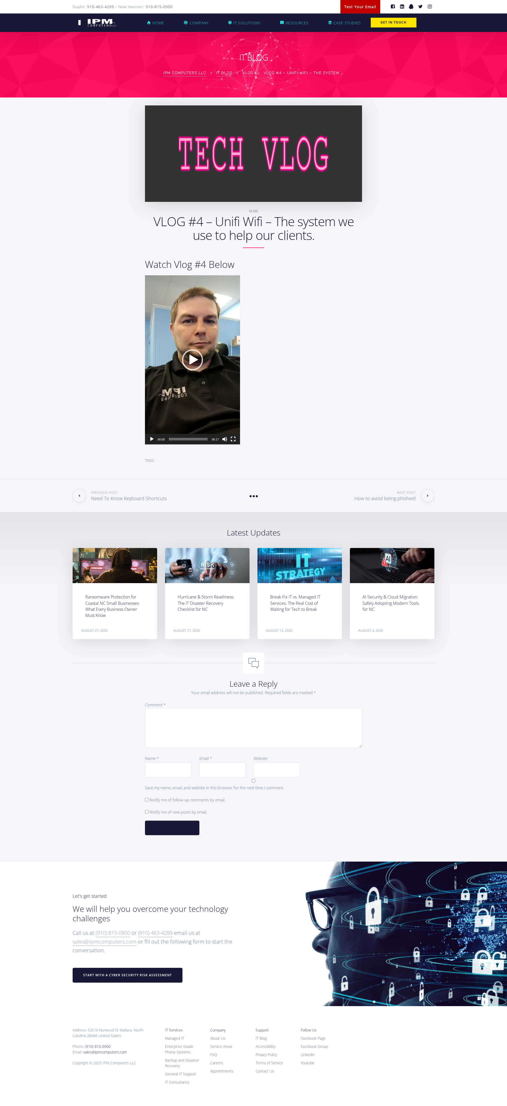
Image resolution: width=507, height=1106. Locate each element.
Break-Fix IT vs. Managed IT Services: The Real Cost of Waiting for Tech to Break (295, 603)
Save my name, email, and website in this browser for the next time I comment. (214, 787)
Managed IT (174, 1038)
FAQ (213, 1054)
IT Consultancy (177, 1082)
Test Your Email (360, 6)
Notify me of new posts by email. (178, 812)
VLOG (253, 210)
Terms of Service (269, 1062)
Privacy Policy (266, 1054)
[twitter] (420, 6)
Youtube (307, 1062)
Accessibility (265, 1046)
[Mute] (224, 439)
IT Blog (261, 1038)
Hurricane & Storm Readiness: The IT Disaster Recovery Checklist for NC (206, 603)
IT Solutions (247, 22)
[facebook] (392, 6)
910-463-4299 (100, 6)
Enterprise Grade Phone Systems (179, 1049)
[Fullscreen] (233, 439)
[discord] (411, 6)
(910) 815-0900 (113, 932)
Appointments (221, 1071)
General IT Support (180, 1073)
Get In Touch (393, 22)
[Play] (151, 439)
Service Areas (221, 1046)
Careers (216, 1062)
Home (158, 22)
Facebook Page (313, 1038)
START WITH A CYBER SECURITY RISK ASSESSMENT (127, 975)
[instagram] (429, 6)
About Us (218, 1038)
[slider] (188, 439)
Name (152, 758)
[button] (192, 359)
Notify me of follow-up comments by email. (187, 799)
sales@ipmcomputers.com (105, 941)
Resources (297, 22)
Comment (155, 704)
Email (205, 758)
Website (260, 758)
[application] (192, 359)
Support (262, 1030)
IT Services (174, 1030)
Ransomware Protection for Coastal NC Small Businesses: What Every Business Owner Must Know (112, 606)
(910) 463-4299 (155, 932)
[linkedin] (402, 6)
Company (199, 22)
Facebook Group (314, 1046)
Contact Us (265, 1071)
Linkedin (307, 1054)
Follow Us (309, 1030)
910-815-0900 (159, 6)
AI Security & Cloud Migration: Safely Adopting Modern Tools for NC (391, 603)
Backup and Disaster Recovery (182, 1063)
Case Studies (347, 22)
